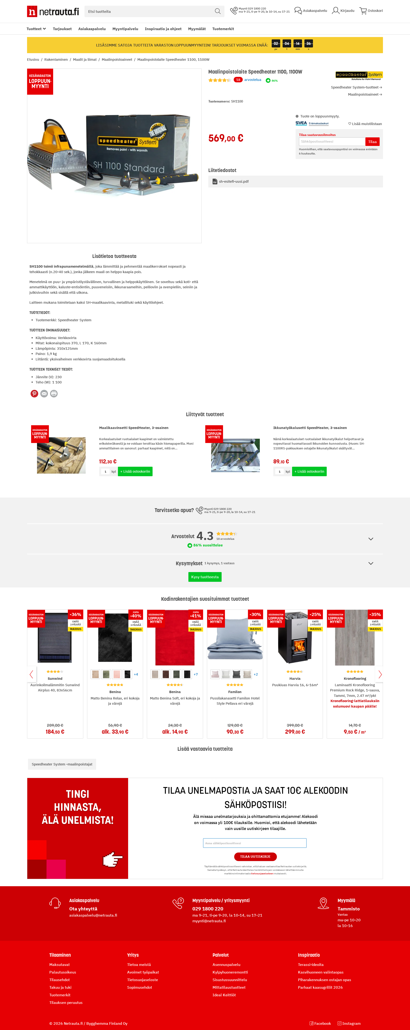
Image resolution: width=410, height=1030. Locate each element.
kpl (114, 472)
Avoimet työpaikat (143, 972)
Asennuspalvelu (226, 964)
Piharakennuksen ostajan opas (324, 979)
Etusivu (33, 59)
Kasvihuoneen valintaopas (321, 972)
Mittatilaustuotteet (229, 987)
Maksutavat (59, 964)
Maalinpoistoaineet (117, 59)
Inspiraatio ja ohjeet (163, 28)
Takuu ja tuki (60, 987)
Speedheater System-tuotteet (354, 87)
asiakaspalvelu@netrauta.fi (93, 915)
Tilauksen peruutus (66, 1002)
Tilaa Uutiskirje (255, 856)
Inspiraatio (309, 955)
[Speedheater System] (359, 75)
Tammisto (349, 908)
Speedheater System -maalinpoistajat (62, 764)
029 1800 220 (207, 908)
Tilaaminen (60, 955)
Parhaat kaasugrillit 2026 (320, 987)
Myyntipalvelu (125, 28)
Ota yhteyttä (83, 908)
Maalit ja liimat (85, 59)
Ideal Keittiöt (224, 995)
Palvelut (221, 955)
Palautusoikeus (62, 972)
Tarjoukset (62, 28)
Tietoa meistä (139, 964)
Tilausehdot (59, 979)
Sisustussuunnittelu (230, 979)
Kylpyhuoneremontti (230, 972)
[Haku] (217, 11)
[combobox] (154, 11)
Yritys (133, 955)
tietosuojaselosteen (262, 873)
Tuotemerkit (223, 28)
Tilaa (372, 141)
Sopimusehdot (139, 987)
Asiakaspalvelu (92, 28)
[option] (95, 674)
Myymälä (346, 900)
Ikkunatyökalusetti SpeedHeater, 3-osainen (310, 427)
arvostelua (248, 79)
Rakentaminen (56, 59)
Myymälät (197, 28)
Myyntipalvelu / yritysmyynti (221, 900)
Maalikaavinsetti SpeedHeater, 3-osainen (133, 427)
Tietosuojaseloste (142, 979)
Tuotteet (34, 28)
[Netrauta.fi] (53, 11)
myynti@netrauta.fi (209, 920)
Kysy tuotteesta (205, 576)
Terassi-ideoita (311, 964)
